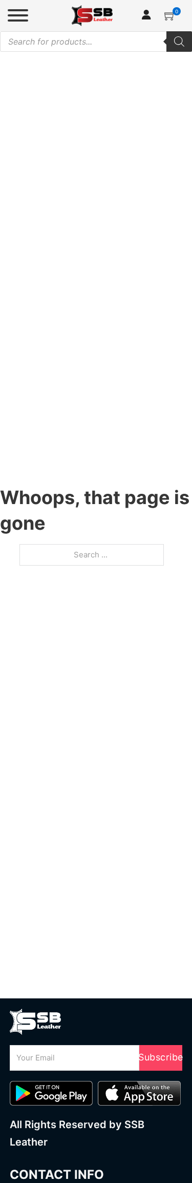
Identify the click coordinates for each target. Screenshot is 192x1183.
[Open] (18, 15)
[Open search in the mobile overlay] (96, 41)
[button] (170, 15)
